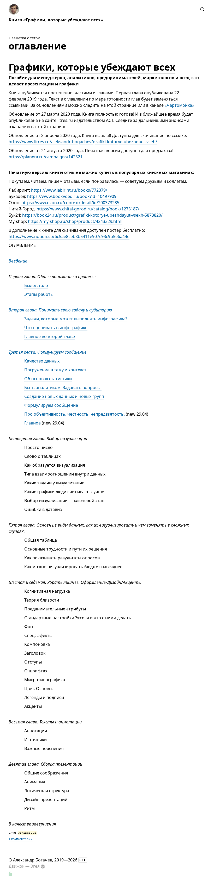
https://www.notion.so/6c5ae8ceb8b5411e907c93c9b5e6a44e (69, 236)
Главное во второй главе (49, 336)
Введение (18, 261)
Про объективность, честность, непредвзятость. (74, 414)
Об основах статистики (48, 379)
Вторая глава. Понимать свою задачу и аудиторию (60, 310)
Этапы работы (39, 294)
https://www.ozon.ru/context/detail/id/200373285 (70, 202)
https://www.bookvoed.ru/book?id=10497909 (71, 196)
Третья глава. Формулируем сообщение (47, 352)
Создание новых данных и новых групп (64, 396)
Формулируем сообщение (51, 405)
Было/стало (36, 285)
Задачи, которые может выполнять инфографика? (75, 319)
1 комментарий (21, 839)
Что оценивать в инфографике (55, 327)
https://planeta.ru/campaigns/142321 (45, 157)
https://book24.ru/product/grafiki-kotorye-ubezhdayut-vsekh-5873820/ (92, 215)
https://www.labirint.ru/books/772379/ (69, 190)
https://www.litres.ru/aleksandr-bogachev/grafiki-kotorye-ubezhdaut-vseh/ (83, 142)
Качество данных (42, 361)
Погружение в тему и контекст (55, 370)
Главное (32, 423)
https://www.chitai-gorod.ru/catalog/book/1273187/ (88, 209)
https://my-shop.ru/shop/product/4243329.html (75, 221)
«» (179, 105)
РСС (82, 860)
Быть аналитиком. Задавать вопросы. (63, 387)
